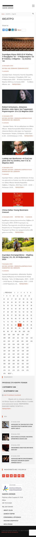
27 (19, 302)
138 (23, 351)
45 (27, 309)
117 (13, 341)
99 (19, 331)
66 (15, 318)
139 (27, 351)
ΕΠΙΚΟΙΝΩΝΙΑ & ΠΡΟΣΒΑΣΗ (12, 517)
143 (18, 354)
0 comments (5, 71)
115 (4, 341)
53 (27, 312)
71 (4, 321)
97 (11, 331)
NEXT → (10, 373)
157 (27, 360)
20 (23, 299)
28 (23, 302)
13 (25, 296)
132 (23, 347)
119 (22, 341)
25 (11, 302)
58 (15, 315)
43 (19, 309)
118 (18, 341)
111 (18, 338)
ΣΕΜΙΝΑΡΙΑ (14, 68)
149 (18, 357)
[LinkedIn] (22, 475)
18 (15, 299)
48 (8, 312)
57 (11, 315)
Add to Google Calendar (12, 395)
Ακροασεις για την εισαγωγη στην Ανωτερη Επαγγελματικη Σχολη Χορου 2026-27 (22, 426)
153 (9, 360)
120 (27, 341)
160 (13, 363)
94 (31, 328)
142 (13, 354)
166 (13, 367)
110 (13, 338)
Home (3, 14)
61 (27, 315)
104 (13, 334)
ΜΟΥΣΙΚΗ (5, 68)
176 (4, 373)
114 (31, 338)
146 (4, 357)
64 (8, 318)
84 (23, 325)
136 (13, 351)
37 (27, 305)
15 (4, 299)
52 (23, 312)
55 (4, 315)
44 (23, 309)
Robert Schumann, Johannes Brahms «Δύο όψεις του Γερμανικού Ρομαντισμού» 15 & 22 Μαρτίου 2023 (17, 109)
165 (9, 367)
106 (23, 334)
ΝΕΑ (9, 68)
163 (27, 363)
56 (8, 315)
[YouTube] (11, 475)
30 (31, 302)
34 (15, 305)
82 (15, 325)
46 (31, 309)
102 (4, 334)
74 (15, 321)
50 (15, 312)
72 (8, 321)
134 (4, 351)
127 (27, 344)
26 (15, 302)
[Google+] (15, 475)
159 (9, 363)
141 (9, 354)
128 (4, 347)
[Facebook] (3, 475)
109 (9, 338)
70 (31, 318)
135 (9, 351)
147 (9, 357)
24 (8, 302)
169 (27, 367)
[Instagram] (7, 475)
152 (4, 360)
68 (23, 318)
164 (4, 367)
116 (9, 341)
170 (4, 370)
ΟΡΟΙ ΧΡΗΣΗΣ (8, 524)
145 (27, 354)
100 (24, 331)
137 (18, 351)
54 (31, 312)
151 (27, 357)
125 (18, 344)
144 (23, 354)
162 (23, 363)
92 (23, 328)
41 (11, 309)
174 (23, 370)
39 (4, 309)
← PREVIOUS (7, 292)
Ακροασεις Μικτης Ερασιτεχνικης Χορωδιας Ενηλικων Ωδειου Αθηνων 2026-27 (21, 460)
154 (13, 360)
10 (13, 296)
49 (11, 312)
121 (31, 341)
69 (27, 318)
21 (27, 299)
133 (27, 347)
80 (8, 325)
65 (11, 318)
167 (18, 367)
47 (4, 312)
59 (19, 315)
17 (11, 299)
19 (19, 299)
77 (27, 321)
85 (27, 325)
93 (27, 328)
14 (29, 296)
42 (15, 309)
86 (31, 325)
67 (19, 318)
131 (18, 347)
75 (19, 321)
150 (23, 357)
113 (27, 338)
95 (4, 331)
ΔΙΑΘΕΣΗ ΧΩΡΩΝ (9, 514)
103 (9, 334)
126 (23, 344)
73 (11, 321)
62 (31, 315)
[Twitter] (19, 475)
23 (4, 302)
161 (18, 363)
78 (31, 321)
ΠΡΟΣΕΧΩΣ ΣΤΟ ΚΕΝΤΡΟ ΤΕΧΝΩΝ (14, 382)
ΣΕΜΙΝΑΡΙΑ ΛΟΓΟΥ (23, 68)
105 (18, 334)
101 (28, 331)
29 (27, 302)
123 (9, 344)
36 (23, 305)
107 (27, 334)
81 (11, 325)
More (19, 30)
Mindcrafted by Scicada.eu (10, 532)
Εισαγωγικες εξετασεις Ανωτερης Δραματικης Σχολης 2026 (22, 438)
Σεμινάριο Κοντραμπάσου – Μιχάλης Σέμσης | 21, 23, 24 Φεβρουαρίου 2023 (17, 257)
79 (4, 325)
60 (23, 315)
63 (4, 318)
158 (4, 363)
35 (19, 305)
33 (11, 305)
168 (23, 367)
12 (21, 296)
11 (17, 296)
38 (31, 305)
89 (11, 328)
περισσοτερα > (16, 84)
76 (23, 321)
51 (19, 312)
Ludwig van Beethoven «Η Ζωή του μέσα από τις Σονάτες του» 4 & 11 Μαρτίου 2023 (17, 161)
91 (19, 328)
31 (4, 305)
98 (15, 331)
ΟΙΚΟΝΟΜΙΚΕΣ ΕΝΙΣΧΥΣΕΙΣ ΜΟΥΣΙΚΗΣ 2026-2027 (22, 448)
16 (8, 299)
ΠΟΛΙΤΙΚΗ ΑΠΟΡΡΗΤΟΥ (11, 520)
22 (31, 299)
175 (27, 370)
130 (13, 347)
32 (8, 305)
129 (9, 347)
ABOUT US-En (8, 510)
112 (22, 338)
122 (4, 344)
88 (8, 328)
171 (9, 370)
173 (18, 370)
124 (13, 344)
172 (13, 370)
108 (4, 338)
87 (4, 328)
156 (23, 360)
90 (15, 328)
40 (8, 309)
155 (18, 360)
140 (4, 354)
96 (8, 331)
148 (13, 357)
